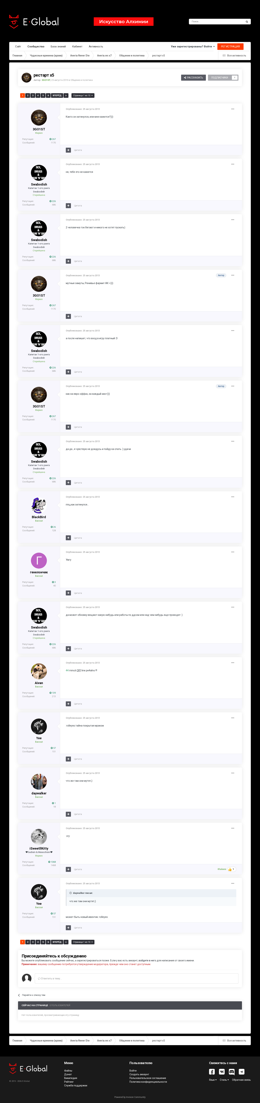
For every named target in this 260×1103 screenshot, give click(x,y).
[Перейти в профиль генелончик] (39, 561)
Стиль (223, 1079)
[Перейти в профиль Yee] (39, 726)
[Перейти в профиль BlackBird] (39, 505)
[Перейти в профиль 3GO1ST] (26, 78)
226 (53, 201)
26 (54, 527)
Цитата (78, 150)
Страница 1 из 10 (82, 95)
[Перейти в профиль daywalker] (39, 782)
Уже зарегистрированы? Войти (192, 46)
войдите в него (147, 960)
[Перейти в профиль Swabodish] (39, 173)
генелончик (39, 572)
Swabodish (39, 184)
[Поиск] (247, 21)
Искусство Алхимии (123, 21)
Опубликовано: (83, 109)
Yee (39, 738)
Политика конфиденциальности (148, 1081)
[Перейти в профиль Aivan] (39, 671)
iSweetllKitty (39, 848)
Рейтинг (69, 1081)
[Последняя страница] (65, 95)
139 (53, 692)
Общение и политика (82, 80)
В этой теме (232, 21)
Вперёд (57, 95)
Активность (96, 46)
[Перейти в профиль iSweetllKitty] (39, 837)
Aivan (39, 683)
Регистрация (230, 46)
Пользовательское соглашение (147, 1078)
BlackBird (39, 517)
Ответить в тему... (51, 978)
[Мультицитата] (68, 150)
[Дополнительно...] (232, 109)
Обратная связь (241, 1079)
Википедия (70, 1078)
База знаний (58, 46)
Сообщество (35, 46)
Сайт (18, 46)
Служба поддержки (75, 1085)
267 (53, 139)
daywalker (39, 793)
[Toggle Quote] (71, 892)
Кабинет (77, 46)
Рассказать (194, 77)
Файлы (68, 1070)
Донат (68, 1074)
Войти (133, 1070)
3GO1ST (39, 129)
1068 (53, 862)
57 (54, 748)
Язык (212, 1079)
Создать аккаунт (139, 1074)
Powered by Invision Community (130, 1097)
